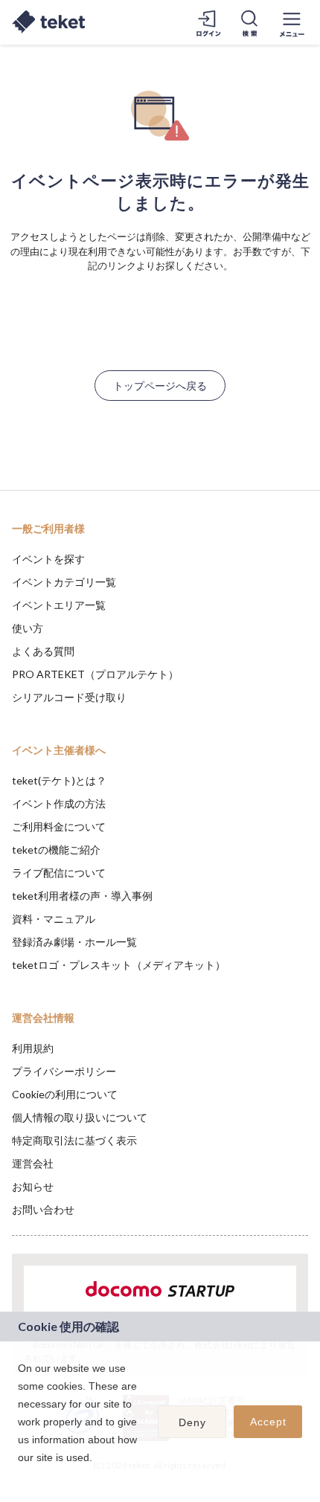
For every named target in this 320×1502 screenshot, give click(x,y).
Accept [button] (268, 1422)
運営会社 (33, 1163)
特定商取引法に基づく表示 (74, 1140)
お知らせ (33, 1186)
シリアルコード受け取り (69, 697)
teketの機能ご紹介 (56, 849)
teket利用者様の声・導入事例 (82, 895)
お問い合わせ (43, 1209)
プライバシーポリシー (64, 1071)
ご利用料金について (59, 826)
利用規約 (33, 1048)
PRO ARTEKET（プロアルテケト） (95, 674)
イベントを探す (48, 558)
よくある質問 (43, 651)
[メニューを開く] (291, 22)
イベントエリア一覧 (59, 605)
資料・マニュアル (53, 918)
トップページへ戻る (160, 385)
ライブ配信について (59, 872)
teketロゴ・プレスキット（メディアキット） (118, 964)
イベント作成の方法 (59, 803)
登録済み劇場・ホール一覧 (74, 941)
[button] (20, 1476)
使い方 (27, 628)
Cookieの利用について (65, 1094)
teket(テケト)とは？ (59, 780)
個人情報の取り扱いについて (79, 1117)
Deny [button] (192, 1422)
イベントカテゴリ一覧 (64, 582)
